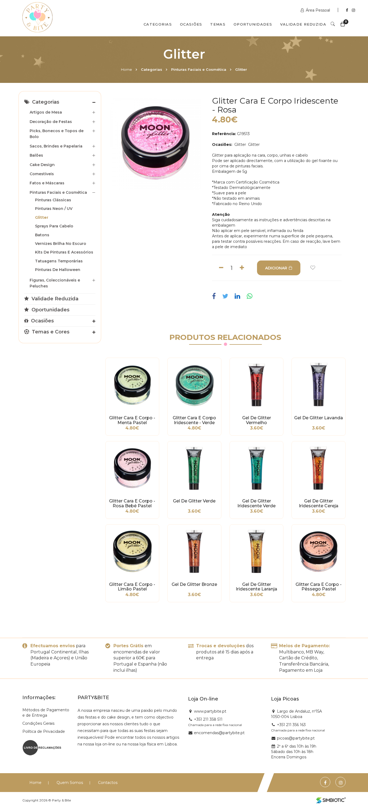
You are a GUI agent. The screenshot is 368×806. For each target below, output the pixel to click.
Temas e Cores (50, 332)
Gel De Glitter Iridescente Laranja (256, 587)
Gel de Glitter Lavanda (318, 418)
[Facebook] (347, 10)
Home (126, 69)
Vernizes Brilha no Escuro (60, 243)
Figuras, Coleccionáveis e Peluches (55, 283)
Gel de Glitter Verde (194, 501)
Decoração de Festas (51, 121)
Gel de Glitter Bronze (194, 584)
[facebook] (215, 296)
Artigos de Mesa (46, 112)
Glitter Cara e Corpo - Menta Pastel (132, 420)
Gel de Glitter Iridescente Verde (256, 503)
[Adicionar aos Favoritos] (313, 268)
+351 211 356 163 (291, 724)
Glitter (241, 69)
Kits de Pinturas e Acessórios (64, 252)
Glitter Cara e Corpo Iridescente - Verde (194, 420)
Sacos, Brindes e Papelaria (56, 146)
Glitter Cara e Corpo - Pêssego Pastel (319, 587)
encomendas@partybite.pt (219, 732)
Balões (36, 155)
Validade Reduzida (303, 24)
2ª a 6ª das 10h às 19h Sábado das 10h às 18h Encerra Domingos (293, 751)
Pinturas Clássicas (53, 200)
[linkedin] (237, 296)
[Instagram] (353, 10)
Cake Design (42, 164)
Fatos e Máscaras (47, 183)
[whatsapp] (249, 296)
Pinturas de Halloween (57, 269)
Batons (42, 235)
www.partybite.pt (210, 711)
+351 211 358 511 (208, 719)
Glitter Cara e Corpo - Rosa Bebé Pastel (132, 503)
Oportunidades (253, 24)
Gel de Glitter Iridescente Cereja (318, 503)
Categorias (158, 24)
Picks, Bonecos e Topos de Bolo (57, 133)
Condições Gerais (38, 723)
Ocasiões (191, 24)
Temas (217, 24)
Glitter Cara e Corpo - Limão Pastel (132, 587)
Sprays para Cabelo (54, 226)
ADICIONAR (276, 268)
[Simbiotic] (331, 800)
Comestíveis (42, 173)
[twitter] (225, 296)
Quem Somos (70, 782)
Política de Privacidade (43, 731)
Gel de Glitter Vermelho (256, 420)
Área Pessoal (318, 10)
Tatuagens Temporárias (59, 261)
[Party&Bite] (37, 17)
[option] (155, 144)
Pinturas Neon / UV (53, 208)
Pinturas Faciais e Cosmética (198, 69)
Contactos (107, 782)
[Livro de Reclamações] (41, 747)
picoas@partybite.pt (296, 738)
